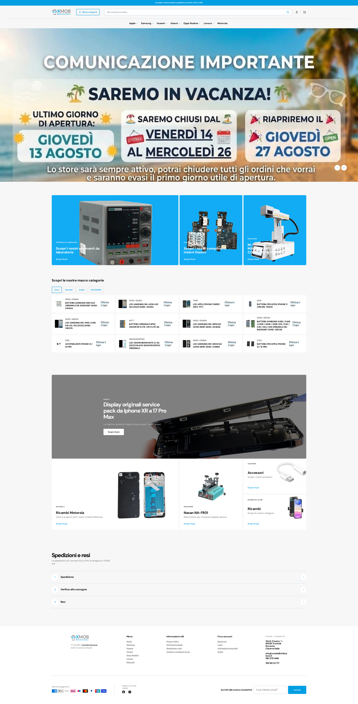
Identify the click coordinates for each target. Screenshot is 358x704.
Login (220, 645)
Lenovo (130, 659)
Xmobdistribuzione (89, 645)
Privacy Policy (172, 641)
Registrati (222, 641)
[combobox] (198, 12)
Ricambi (69, 290)
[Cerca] (288, 12)
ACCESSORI (96, 290)
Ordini (220, 652)
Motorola (131, 662)
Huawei (130, 648)
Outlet (82, 290)
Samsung (131, 645)
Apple (129, 641)
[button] (297, 12)
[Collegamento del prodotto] (83, 304)
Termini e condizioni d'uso (178, 652)
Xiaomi (130, 652)
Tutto (56, 290)
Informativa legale (174, 645)
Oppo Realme (133, 655)
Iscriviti (297, 690)
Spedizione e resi (174, 648)
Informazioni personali (228, 648)
